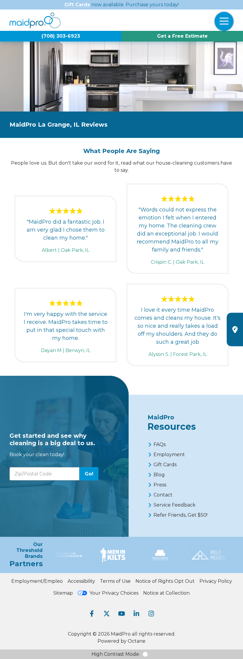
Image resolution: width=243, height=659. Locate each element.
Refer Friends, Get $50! (180, 515)
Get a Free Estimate (182, 36)
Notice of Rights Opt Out (165, 581)
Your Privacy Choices (113, 593)
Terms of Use (115, 581)
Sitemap (63, 593)
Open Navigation (224, 21)
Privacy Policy (215, 581)
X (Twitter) (106, 613)
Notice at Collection (166, 593)
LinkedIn (136, 613)
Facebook (91, 613)
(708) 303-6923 (60, 36)
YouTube (121, 613)
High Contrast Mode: (116, 654)
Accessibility (81, 581)
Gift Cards (77, 4)
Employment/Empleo (37, 581)
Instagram (151, 613)
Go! (89, 474)
